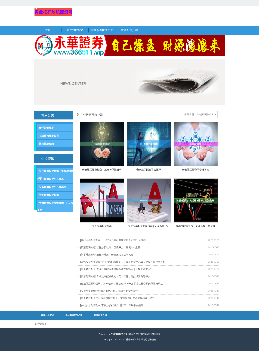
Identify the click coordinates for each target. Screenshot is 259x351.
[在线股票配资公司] (53, 15)
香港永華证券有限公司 (136, 339)
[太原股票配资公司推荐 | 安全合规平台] (149, 221)
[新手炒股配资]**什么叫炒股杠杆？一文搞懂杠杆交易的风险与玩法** (117, 298)
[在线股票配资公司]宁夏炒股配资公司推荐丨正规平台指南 (111, 305)
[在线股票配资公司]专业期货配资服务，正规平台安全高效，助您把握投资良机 (122, 261)
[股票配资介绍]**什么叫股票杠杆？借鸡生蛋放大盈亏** (109, 290)
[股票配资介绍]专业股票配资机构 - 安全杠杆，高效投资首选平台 (115, 276)
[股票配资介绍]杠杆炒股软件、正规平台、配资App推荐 (110, 247)
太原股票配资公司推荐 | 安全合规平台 (148, 226)
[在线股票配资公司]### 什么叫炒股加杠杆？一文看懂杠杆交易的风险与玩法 (121, 283)
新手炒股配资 (46, 128)
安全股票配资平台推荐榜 (195, 169)
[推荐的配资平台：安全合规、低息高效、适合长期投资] (196, 221)
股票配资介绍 (46, 143)
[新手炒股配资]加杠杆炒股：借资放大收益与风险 (106, 254)
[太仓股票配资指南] (102, 221)
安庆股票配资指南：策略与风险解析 (102, 169)
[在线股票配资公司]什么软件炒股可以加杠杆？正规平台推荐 (113, 240)
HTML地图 (155, 334)
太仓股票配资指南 (102, 226)
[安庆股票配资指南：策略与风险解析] (102, 165)
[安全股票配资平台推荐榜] (196, 165)
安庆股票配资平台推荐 (148, 169)
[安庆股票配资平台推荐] (149, 165)
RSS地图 (145, 334)
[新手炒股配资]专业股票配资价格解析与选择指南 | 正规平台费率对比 (117, 269)
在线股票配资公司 (49, 135)
